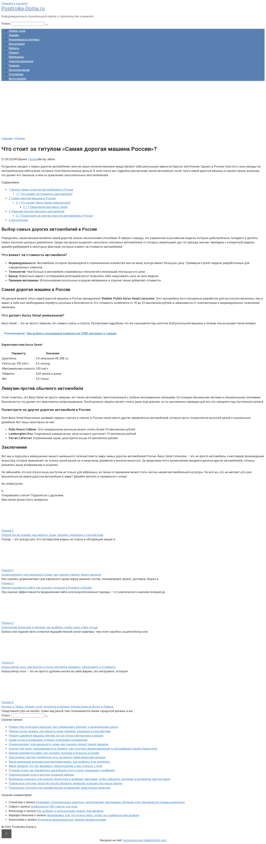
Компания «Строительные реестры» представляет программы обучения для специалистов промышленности (110, 802)
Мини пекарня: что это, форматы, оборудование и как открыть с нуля (55, 766)
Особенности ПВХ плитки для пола (53, 806)
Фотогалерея (17, 78)
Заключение (18, 220)
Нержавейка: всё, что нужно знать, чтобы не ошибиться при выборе (93, 815)
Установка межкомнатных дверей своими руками (71, 819)
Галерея (14, 65)
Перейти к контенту (14, 3)
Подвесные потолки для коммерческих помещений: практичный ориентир (59, 787)
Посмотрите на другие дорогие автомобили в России (54, 215)
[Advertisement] (133, 109)
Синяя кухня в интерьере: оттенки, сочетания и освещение (48, 740)
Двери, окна (17, 31)
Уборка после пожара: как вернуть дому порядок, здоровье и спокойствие (52, 535)
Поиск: (6, 23)
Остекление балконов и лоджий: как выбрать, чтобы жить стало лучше (49, 627)
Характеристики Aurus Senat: (45, 207)
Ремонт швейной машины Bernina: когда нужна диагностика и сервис (56, 735)
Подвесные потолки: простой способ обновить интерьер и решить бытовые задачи (65, 783)
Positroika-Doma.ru (23, 8)
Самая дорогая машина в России (32, 198)
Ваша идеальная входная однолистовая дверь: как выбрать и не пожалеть (59, 761)
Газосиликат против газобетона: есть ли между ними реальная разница (57, 757)
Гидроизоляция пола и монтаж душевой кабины (41, 774)
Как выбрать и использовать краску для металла (69, 811)
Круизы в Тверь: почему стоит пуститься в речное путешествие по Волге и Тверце (57, 706)
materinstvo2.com (155, 840)
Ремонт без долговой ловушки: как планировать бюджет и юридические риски (63, 727)
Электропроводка (21, 61)
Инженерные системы (24, 39)
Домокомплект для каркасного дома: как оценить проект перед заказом (51, 574)
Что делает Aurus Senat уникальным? (43, 202)
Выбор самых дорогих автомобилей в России (41, 189)
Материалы (16, 57)
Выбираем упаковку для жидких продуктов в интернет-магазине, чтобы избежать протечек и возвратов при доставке (89, 779)
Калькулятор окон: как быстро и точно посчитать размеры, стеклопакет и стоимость (58, 667)
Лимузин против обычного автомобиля (36, 211)
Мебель (14, 48)
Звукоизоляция (19, 70)
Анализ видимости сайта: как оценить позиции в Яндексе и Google (46, 587)
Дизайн (14, 35)
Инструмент (17, 44)
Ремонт (14, 52)
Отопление (16, 74)
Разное (33, 159)
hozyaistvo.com (133, 840)
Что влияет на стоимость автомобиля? (44, 194)
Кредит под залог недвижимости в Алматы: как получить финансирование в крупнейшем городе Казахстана (83, 748)
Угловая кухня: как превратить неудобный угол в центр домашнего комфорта (62, 770)
